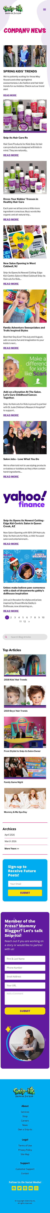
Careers (25, 1120)
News (25, 1125)
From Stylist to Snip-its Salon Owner (22, 751)
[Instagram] (36, 1188)
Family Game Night (13, 782)
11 (20, 621)
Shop (25, 1116)
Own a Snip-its (25, 1129)
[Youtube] (31, 1188)
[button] (44, 9)
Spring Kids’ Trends (20, 71)
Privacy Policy (25, 1149)
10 (43, 617)
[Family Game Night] (25, 768)
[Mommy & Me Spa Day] (25, 798)
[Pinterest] (25, 1188)
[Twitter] (19, 1188)
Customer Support (25, 1169)
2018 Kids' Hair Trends (15, 679)
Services (25, 1111)
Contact (25, 1173)
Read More (9, 95)
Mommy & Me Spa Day (15, 812)
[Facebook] (14, 1188)
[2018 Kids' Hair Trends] (25, 665)
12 (24, 621)
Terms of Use (25, 1145)
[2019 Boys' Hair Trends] (25, 696)
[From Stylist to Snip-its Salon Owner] (25, 732)
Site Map (25, 1154)
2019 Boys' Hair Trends (15, 711)
